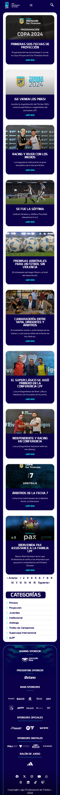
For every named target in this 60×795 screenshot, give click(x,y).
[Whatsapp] (46, 776)
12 (21, 582)
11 (16, 582)
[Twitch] (43, 782)
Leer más (30, 60)
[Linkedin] (28, 782)
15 (34, 582)
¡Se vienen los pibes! (30, 99)
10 (12, 582)
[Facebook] (17, 776)
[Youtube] (39, 776)
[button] (52, 5)
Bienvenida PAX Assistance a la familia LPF (30, 548)
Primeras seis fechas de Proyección (30, 46)
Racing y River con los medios (30, 156)
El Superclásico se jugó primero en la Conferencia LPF (30, 383)
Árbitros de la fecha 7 (30, 493)
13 (25, 582)
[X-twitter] (24, 776)
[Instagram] (32, 776)
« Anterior (12, 578)
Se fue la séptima (30, 209)
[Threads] (21, 782)
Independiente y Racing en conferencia (30, 440)
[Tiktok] (35, 782)
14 (30, 582)
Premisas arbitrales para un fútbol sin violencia (30, 264)
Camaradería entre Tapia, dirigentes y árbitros (30, 322)
